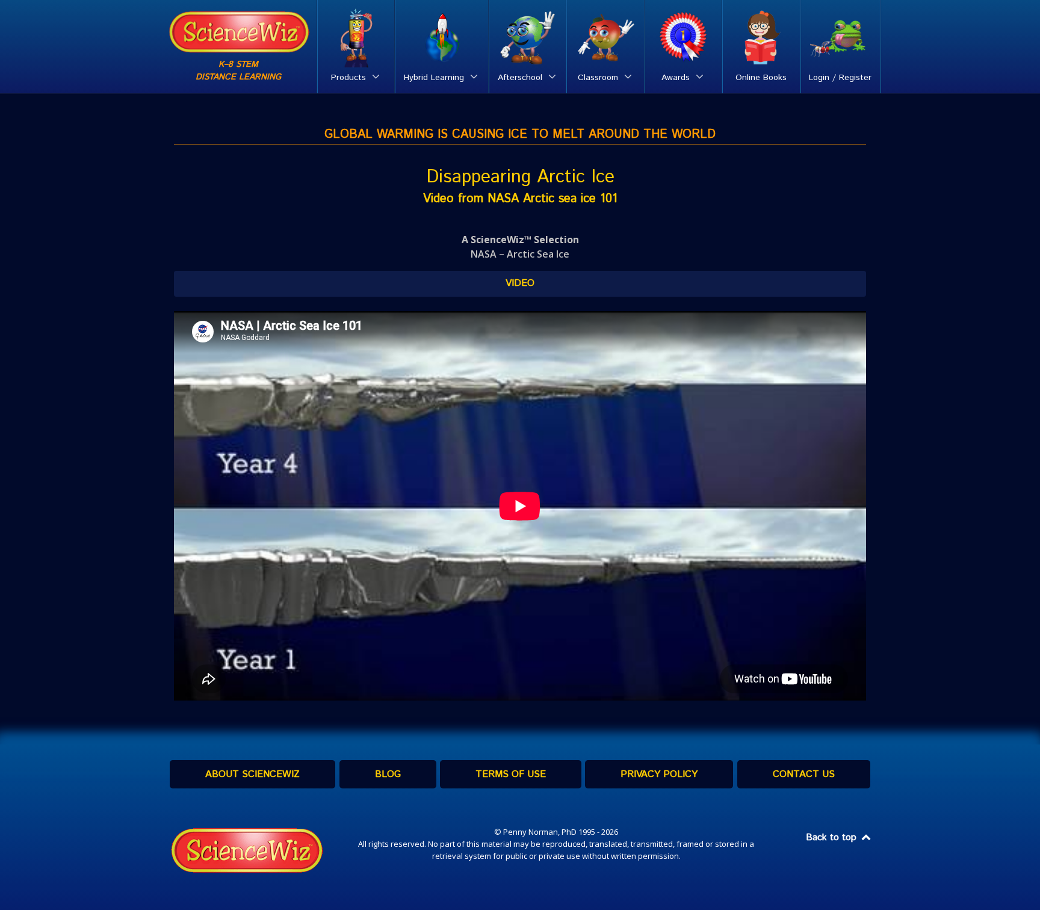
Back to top (832, 837)
